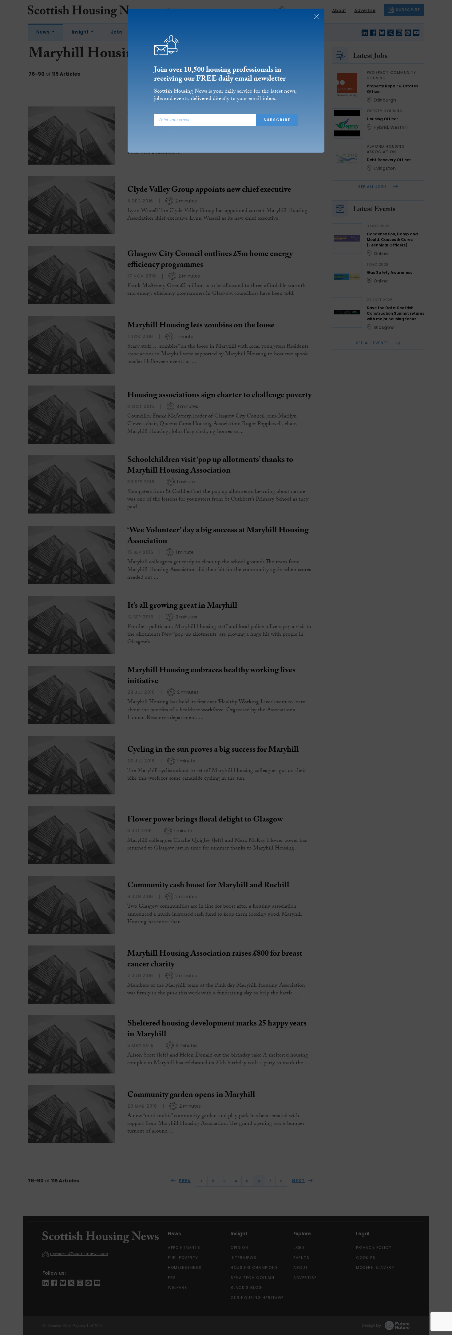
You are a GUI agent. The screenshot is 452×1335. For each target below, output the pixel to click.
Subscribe (277, 119)
